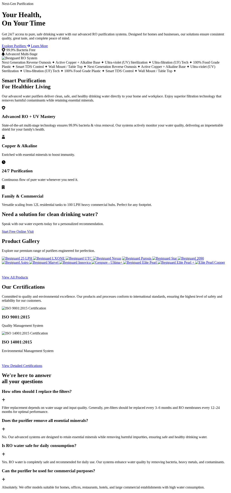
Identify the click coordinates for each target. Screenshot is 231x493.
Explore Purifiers (14, 46)
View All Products (15, 277)
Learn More (39, 46)
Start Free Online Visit (18, 231)
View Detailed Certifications (22, 366)
